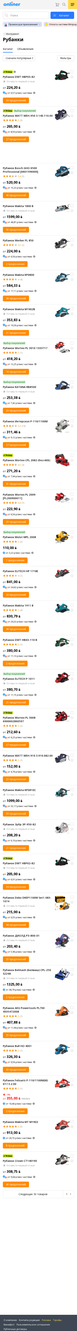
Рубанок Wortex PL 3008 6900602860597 (19, 719)
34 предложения (16, 887)
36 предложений (16, 229)
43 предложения (16, 1069)
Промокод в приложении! (23, 24)
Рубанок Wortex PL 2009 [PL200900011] (19, 496)
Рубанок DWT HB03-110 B (20, 640)
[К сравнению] (72, 71)
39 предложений (16, 100)
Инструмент (12, 33)
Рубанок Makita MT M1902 (20, 1122)
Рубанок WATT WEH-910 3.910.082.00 (28, 755)
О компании (10, 1320)
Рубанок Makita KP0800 (18, 274)
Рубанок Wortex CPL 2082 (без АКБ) (26, 460)
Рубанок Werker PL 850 (18, 240)
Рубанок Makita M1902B (19, 309)
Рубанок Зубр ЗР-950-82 (19, 824)
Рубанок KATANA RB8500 (19, 387)
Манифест (9, 1324)
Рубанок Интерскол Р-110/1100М (25, 421)
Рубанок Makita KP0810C (19, 790)
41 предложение (16, 483)
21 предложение (16, 332)
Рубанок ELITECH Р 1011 (19, 678)
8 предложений (15, 1145)
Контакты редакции (29, 1320)
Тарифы (57, 1320)
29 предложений (16, 410)
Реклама (46, 1320)
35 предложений (16, 1035)
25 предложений (16, 702)
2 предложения (15, 264)
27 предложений (16, 139)
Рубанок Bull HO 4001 (17, 1046)
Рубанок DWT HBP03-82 (19, 76)
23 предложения (16, 779)
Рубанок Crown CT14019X (20, 1161)
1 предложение (15, 560)
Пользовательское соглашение (33, 1324)
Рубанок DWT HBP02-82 (19, 863)
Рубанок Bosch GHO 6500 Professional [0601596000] (20, 169)
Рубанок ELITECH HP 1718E (20, 571)
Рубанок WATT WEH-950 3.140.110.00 (28, 115)
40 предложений (16, 195)
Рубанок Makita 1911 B (18, 605)
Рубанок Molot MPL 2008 (19, 537)
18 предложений (16, 371)
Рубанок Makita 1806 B (18, 206)
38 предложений (16, 298)
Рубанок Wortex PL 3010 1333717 (25, 348)
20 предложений (16, 594)
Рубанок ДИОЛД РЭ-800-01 (21, 935)
